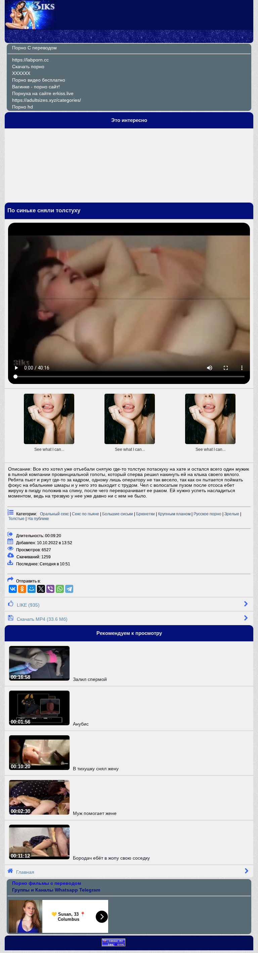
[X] (41, 589)
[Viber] (50, 589)
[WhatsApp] (60, 589)
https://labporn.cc (30, 59)
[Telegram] (69, 589)
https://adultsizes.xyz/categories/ (46, 100)
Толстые (16, 518)
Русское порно (207, 514)
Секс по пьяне (85, 514)
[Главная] (30, 27)
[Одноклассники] (22, 589)
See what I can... (49, 449)
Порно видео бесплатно (38, 80)
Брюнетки (145, 514)
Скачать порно (28, 66)
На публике (38, 518)
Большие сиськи (117, 514)
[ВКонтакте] (13, 589)
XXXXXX (21, 73)
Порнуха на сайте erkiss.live (43, 93)
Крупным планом (174, 514)
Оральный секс (54, 514)
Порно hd (22, 107)
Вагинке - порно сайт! (36, 86)
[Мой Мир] (32, 589)
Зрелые (231, 514)
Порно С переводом (34, 47)
